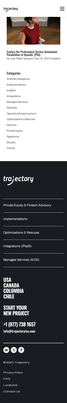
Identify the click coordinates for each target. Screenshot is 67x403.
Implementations (16, 84)
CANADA (11, 285)
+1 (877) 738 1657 (19, 324)
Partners (12, 124)
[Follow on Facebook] (21, 350)
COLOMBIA (13, 290)
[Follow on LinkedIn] (6, 350)
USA (7, 279)
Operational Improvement (21, 113)
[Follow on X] (14, 350)
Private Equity (15, 130)
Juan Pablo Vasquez (21, 58)
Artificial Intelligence (18, 78)
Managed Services (17, 101)
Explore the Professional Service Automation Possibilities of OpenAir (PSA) (32, 53)
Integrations (14, 96)
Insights (55, 58)
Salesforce (13, 136)
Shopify (11, 142)
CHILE (8, 296)
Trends (11, 148)
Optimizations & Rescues (21, 119)
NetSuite (12, 107)
